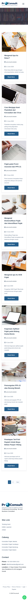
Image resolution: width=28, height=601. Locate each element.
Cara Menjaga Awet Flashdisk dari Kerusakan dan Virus (12, 110)
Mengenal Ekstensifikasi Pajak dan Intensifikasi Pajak (13, 220)
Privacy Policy (6, 586)
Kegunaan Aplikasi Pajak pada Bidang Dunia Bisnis (11, 331)
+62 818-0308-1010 (13, 561)
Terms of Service (16, 586)
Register (14, 589)
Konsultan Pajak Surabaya (10, 544)
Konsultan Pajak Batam (9, 550)
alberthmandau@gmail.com (15, 564)
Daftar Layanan (6, 527)
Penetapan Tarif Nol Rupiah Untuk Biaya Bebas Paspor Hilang (12, 442)
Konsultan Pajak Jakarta (9, 541)
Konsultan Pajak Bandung (10, 547)
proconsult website (11, 62)
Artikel (4, 530)
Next (18, 482)
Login (23, 586)
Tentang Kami (6, 524)
